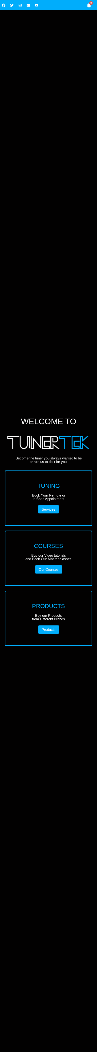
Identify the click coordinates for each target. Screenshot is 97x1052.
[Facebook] (3, 5)
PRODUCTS (48, 606)
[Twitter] (11, 5)
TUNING (48, 485)
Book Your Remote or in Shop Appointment (48, 497)
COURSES (48, 546)
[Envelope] (28, 5)
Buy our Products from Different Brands (48, 617)
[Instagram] (20, 5)
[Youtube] (36, 5)
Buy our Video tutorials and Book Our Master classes (48, 557)
